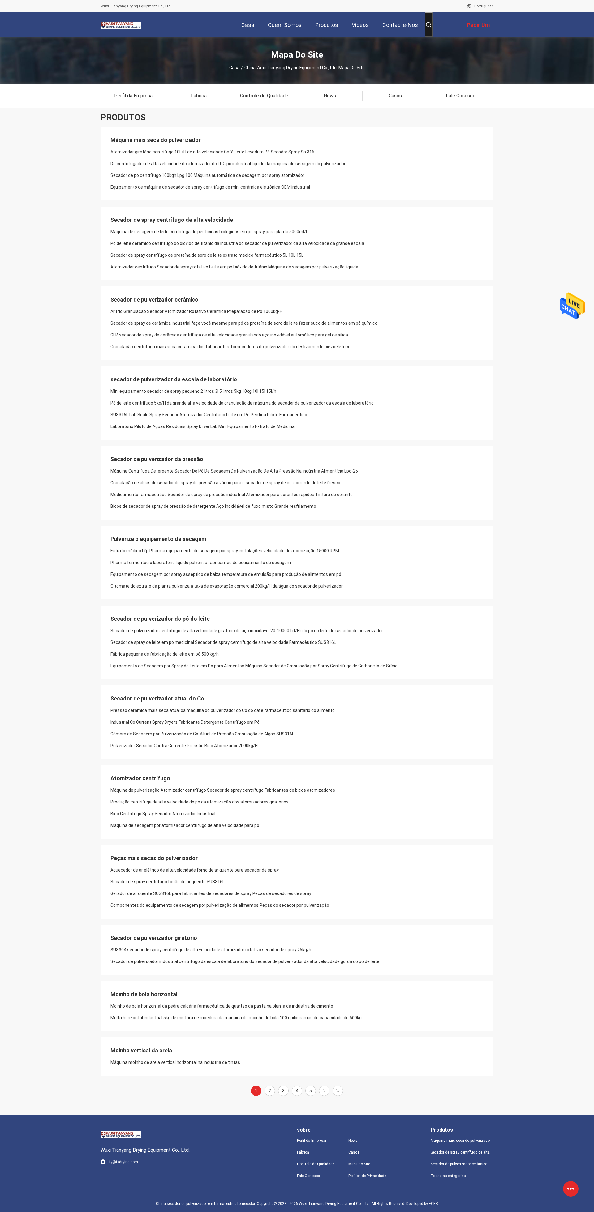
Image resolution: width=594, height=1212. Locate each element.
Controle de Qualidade (315, 1164)
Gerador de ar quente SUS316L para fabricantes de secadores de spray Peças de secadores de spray (210, 893)
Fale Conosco (308, 1176)
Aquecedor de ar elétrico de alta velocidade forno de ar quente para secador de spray (194, 869)
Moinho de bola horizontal (144, 994)
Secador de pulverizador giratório (153, 938)
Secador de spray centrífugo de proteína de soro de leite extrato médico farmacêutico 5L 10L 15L (206, 255)
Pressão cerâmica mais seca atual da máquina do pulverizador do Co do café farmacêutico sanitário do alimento (222, 710)
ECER (433, 1203)
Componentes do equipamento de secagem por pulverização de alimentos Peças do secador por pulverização (219, 905)
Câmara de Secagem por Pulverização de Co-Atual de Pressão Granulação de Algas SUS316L (202, 733)
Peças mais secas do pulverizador (154, 858)
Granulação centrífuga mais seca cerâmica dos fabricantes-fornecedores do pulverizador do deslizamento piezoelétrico (230, 346)
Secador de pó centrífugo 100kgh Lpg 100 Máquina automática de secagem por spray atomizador (207, 175)
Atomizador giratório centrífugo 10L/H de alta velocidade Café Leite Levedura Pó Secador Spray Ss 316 (212, 151)
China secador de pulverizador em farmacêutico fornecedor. (206, 1203)
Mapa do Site (359, 1164)
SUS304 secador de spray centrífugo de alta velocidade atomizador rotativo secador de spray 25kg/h (210, 949)
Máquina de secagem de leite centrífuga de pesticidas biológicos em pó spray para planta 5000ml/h (209, 231)
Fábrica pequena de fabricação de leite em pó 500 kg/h (164, 654)
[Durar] (338, 1091)
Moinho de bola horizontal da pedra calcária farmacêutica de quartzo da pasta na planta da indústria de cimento (221, 1006)
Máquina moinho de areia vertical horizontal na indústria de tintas (175, 1062)
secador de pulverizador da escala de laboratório (173, 379)
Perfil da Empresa (311, 1140)
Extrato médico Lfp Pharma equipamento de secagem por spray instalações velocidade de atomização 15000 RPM (224, 550)
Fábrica (303, 1152)
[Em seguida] (324, 1091)
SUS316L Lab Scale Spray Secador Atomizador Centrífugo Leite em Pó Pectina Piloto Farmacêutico (208, 414)
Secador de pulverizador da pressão (156, 459)
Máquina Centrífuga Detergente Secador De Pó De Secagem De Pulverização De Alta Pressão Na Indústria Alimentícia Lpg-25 (234, 471)
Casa (234, 67)
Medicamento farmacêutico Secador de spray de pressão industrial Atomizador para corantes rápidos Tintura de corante (231, 494)
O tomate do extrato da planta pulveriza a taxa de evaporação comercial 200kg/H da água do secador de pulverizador (226, 586)
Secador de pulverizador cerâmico (154, 299)
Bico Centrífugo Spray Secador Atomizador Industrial (162, 813)
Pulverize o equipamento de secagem (158, 539)
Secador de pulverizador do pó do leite (160, 618)
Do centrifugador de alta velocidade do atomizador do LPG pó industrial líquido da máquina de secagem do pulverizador (228, 163)
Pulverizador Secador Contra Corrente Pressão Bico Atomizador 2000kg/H (184, 745)
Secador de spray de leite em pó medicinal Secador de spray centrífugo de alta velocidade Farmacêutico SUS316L (223, 642)
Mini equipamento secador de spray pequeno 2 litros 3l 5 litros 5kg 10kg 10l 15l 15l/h (193, 391)
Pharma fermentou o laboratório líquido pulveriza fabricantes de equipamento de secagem (200, 562)
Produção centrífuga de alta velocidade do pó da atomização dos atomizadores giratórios (199, 801)
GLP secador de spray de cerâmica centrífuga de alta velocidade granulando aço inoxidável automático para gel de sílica (229, 334)
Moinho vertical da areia (141, 1050)
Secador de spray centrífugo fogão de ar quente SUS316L (167, 881)
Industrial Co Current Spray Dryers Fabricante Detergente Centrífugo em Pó (185, 722)
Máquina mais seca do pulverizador (155, 140)
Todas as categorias (448, 1176)
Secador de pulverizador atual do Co (157, 698)
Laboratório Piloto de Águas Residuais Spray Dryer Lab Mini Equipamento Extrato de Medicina (202, 426)
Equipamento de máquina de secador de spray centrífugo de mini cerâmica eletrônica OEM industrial (210, 187)
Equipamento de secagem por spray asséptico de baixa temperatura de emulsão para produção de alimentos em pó (225, 574)
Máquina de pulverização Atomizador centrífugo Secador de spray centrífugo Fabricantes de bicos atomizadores (222, 790)
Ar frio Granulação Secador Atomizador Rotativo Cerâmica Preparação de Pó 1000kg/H (196, 311)
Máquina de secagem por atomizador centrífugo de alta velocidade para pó (184, 825)
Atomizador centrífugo (140, 778)
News (353, 1140)
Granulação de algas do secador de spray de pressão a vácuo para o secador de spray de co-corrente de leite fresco (225, 482)
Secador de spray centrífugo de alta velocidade (171, 219)
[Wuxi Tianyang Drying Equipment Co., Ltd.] (121, 24)
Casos (353, 1152)
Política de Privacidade (367, 1176)
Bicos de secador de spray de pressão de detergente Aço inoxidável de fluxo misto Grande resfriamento (213, 506)
